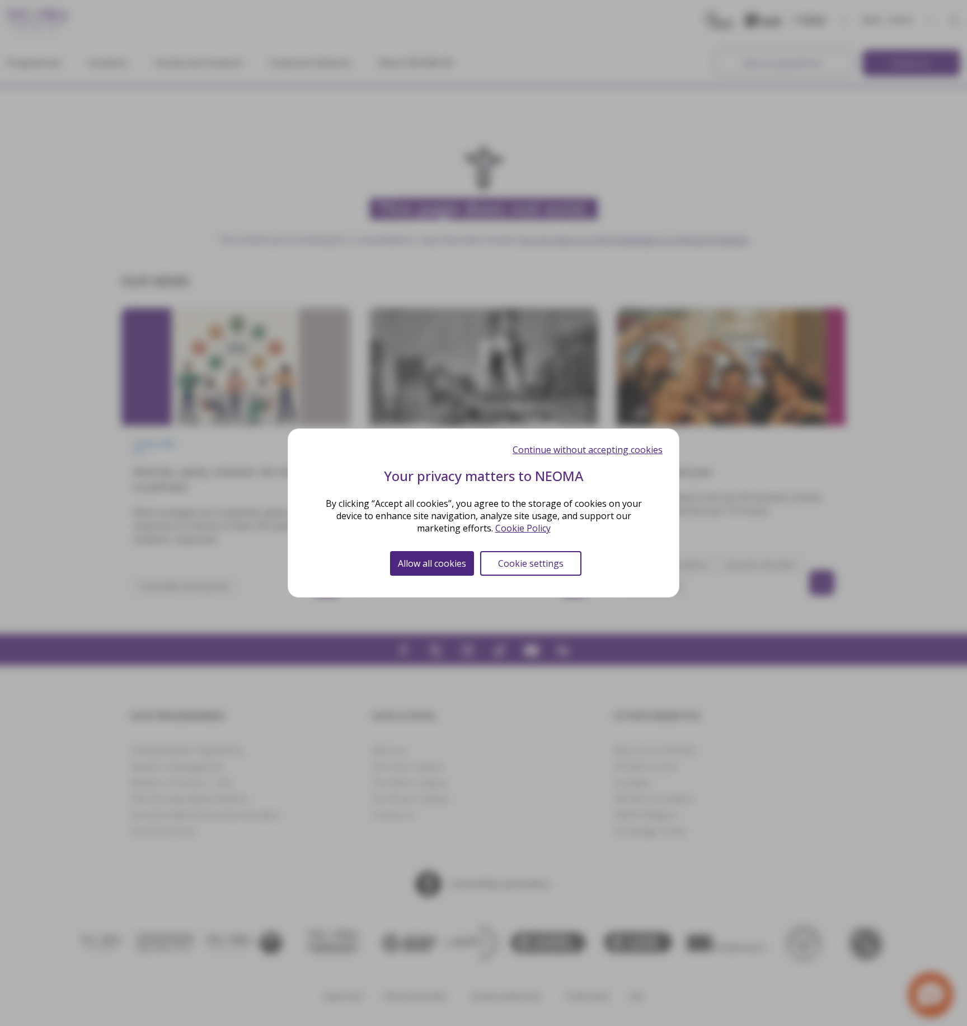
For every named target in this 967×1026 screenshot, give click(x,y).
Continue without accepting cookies (588, 450)
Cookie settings (531, 563)
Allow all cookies (432, 563)
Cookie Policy (523, 528)
